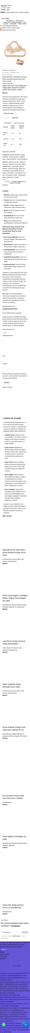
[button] (4, 1024)
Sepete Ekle (15, 117)
